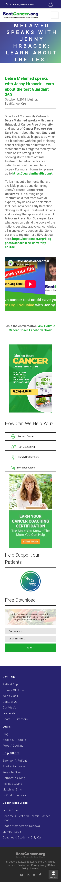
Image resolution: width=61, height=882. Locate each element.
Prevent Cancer (25, 436)
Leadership (10, 713)
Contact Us (10, 701)
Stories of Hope (13, 690)
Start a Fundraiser (15, 766)
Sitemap (34, 868)
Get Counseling (26, 447)
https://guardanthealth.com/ (32, 173)
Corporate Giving (14, 778)
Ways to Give (12, 772)
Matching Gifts (12, 789)
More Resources (26, 467)
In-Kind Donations (14, 795)
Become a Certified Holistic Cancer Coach (26, 818)
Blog (6, 734)
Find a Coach (11, 810)
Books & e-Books (14, 739)
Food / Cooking (13, 745)
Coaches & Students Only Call (22, 837)
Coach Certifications (28, 457)
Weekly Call (10, 696)
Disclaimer (23, 865)
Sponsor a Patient (15, 760)
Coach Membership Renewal (22, 826)
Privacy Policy (38, 865)
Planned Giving (12, 783)
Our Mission (10, 707)
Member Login (12, 831)
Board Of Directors (15, 719)
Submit (30, 648)
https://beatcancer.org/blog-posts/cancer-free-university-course (28, 243)
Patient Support (13, 684)
